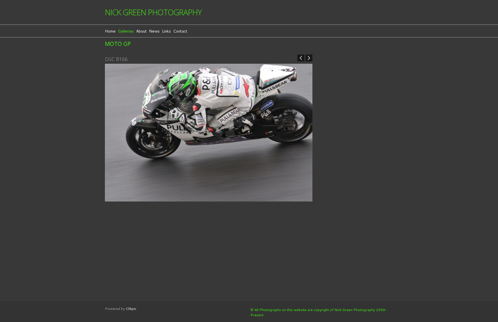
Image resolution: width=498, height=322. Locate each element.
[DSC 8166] (208, 133)
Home (110, 31)
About (141, 31)
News (154, 31)
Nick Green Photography (153, 12)
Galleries (126, 31)
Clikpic (131, 308)
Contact (180, 31)
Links (166, 31)
